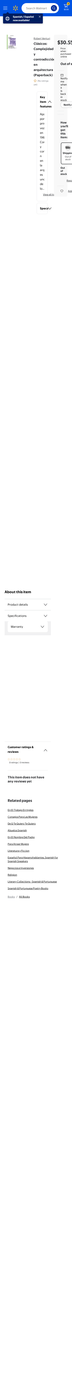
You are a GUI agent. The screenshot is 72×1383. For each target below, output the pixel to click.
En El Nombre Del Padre (21, 837)
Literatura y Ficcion (18, 850)
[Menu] (6, 8)
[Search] (54, 8)
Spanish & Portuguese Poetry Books (28, 888)
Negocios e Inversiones (21, 868)
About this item (18, 592)
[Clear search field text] (49, 8)
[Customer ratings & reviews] (45, 749)
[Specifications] (45, 616)
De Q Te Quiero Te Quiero (22, 823)
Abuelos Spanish (17, 830)
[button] (42, 102)
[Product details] (45, 605)
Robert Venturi (42, 38)
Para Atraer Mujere (18, 843)
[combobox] (40, 8)
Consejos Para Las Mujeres (22, 816)
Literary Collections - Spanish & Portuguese (32, 881)
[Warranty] (42, 627)
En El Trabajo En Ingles (20, 810)
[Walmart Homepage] (15, 8)
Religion (12, 874)
